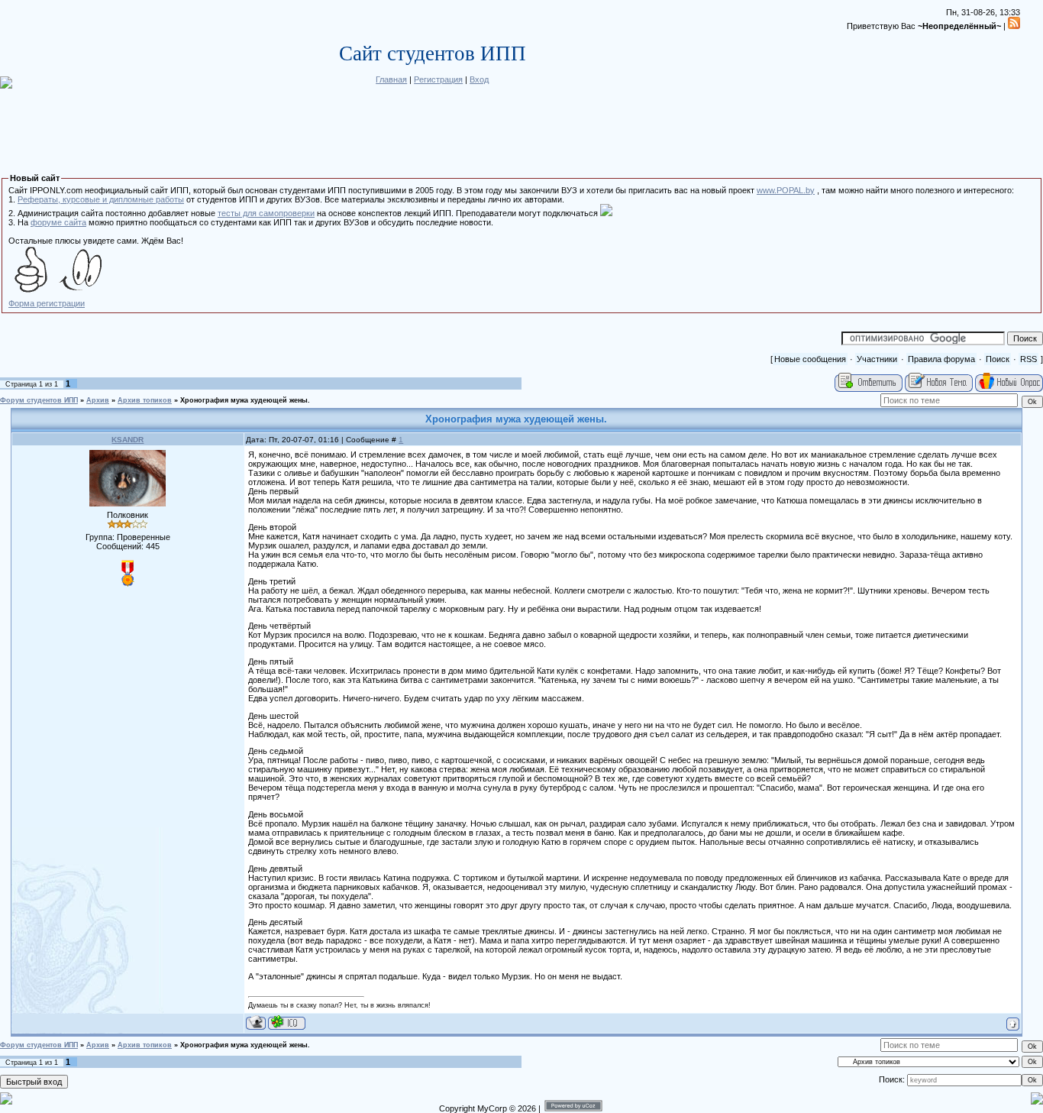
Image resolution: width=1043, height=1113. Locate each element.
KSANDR (127, 439)
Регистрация (438, 79)
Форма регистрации (46, 303)
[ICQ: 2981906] (286, 1022)
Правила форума (941, 359)
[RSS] (1014, 26)
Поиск (997, 359)
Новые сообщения (810, 359)
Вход (479, 79)
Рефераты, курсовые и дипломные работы (101, 199)
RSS (1028, 359)
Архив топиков (145, 400)
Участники (877, 359)
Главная (391, 79)
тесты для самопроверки (266, 213)
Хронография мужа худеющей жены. (245, 400)
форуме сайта (58, 222)
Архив (97, 400)
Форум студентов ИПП (39, 400)
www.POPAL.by (786, 190)
